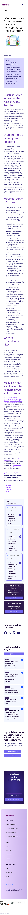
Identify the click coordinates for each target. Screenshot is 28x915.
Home (7, 842)
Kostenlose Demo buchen (13, 751)
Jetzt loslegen (14, 654)
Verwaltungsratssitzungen (13, 836)
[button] (22, 5)
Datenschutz (9, 872)
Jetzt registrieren (14, 611)
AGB (7, 868)
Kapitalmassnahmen (11, 824)
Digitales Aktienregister (12, 828)
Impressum (9, 876)
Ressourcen (9, 855)
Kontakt (8, 859)
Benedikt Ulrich (15, 890)
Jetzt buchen (14, 598)
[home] (5, 5)
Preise (7, 846)
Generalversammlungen (12, 832)
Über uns (8, 851)
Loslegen (12, 755)
